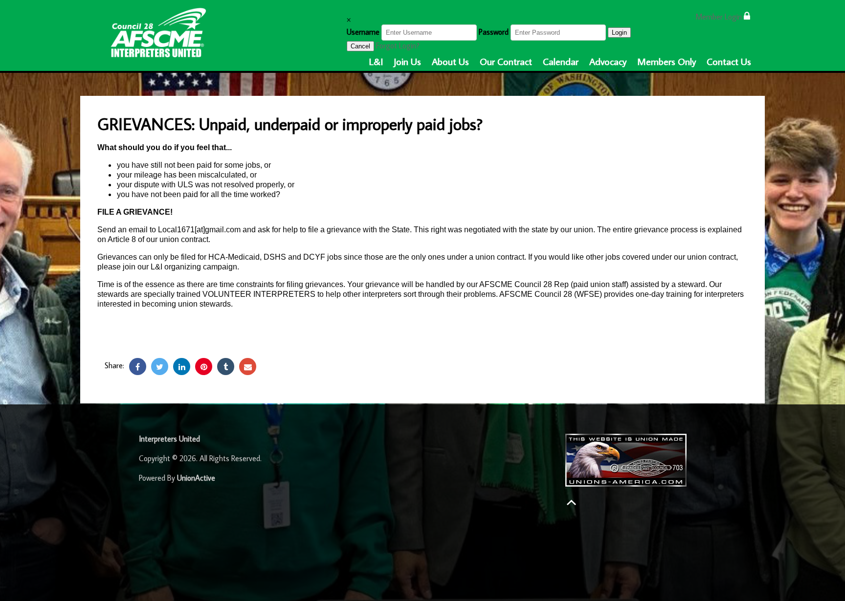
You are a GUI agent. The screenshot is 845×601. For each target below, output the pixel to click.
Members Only (666, 61)
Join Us (407, 61)
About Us (450, 61)
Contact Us (729, 61)
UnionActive (196, 478)
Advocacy (607, 61)
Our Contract (506, 61)
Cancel (360, 46)
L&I (376, 61)
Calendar (560, 61)
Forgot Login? (398, 45)
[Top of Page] (571, 502)
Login (619, 32)
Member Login (719, 17)
